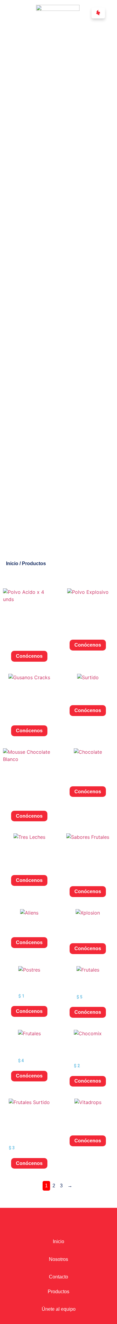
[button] (98, 13)
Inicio (12, 563)
